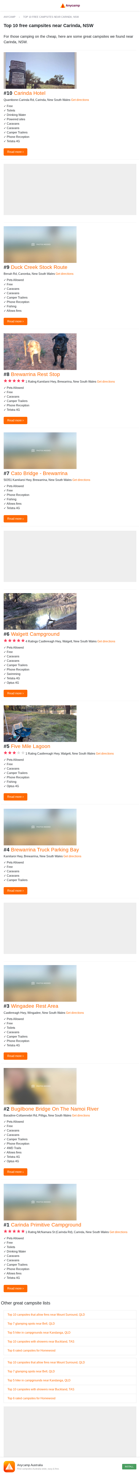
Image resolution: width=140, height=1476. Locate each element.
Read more (15, 152)
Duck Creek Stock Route (39, 267)
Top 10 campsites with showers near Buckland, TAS (40, 1341)
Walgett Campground (35, 634)
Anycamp (9, 17)
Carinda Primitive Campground (46, 1225)
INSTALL (129, 1466)
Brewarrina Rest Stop (35, 374)
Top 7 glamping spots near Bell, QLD (31, 1323)
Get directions (80, 99)
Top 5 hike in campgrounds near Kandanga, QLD (39, 1332)
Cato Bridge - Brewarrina (39, 473)
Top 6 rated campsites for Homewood (31, 1350)
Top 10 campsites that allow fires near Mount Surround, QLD (46, 1314)
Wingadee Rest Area (34, 1006)
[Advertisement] (70, 189)
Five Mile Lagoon (30, 746)
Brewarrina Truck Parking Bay (45, 850)
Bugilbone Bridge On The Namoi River (55, 1109)
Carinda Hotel (29, 93)
